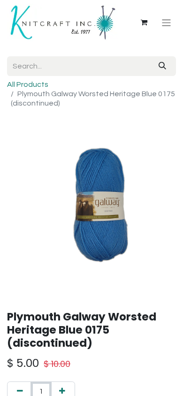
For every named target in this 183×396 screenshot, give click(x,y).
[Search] (162, 66)
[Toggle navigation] (166, 22)
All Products (27, 84)
